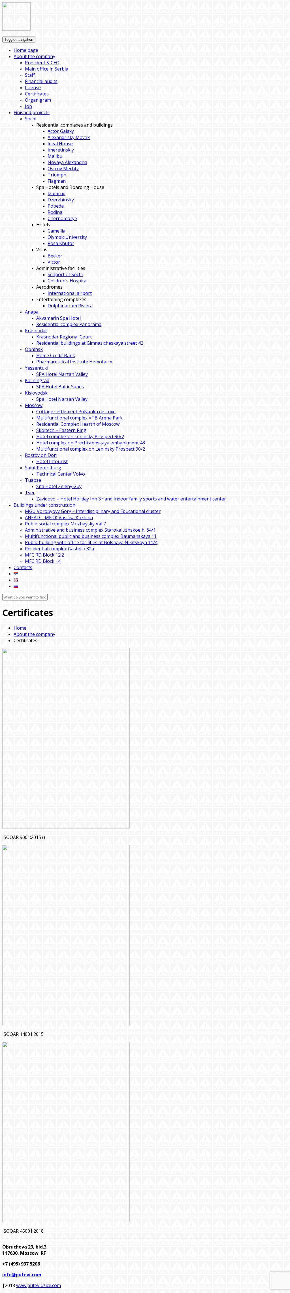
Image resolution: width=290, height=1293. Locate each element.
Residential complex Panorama (68, 324)
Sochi (30, 119)
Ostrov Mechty (63, 168)
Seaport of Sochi (65, 274)
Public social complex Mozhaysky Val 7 (65, 524)
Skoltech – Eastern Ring (61, 430)
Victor (54, 262)
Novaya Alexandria (67, 162)
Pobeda (56, 206)
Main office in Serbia (46, 69)
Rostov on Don (41, 455)
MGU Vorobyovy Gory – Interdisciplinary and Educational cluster (93, 511)
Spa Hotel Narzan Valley (62, 399)
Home (20, 628)
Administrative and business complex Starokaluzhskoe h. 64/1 (90, 530)
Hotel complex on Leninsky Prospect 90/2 (80, 436)
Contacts (23, 567)
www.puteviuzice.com (38, 1285)
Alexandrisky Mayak (69, 137)
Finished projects (32, 112)
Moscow (33, 405)
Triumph (57, 175)
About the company (34, 56)
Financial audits (41, 81)
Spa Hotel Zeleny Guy (59, 486)
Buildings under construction (44, 505)
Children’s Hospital (68, 281)
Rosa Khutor (61, 243)
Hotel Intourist (52, 461)
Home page (26, 50)
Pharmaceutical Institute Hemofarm (74, 362)
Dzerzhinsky (61, 200)
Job (28, 106)
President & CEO (42, 62)
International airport (70, 293)
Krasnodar (36, 330)
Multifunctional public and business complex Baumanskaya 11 (91, 536)
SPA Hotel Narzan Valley (62, 374)
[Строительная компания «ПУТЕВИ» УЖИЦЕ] (16, 29)
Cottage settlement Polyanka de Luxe (76, 411)
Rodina (55, 212)
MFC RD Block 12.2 (44, 555)
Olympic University (67, 237)
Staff (30, 75)
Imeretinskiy (61, 150)
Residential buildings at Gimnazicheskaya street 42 (89, 343)
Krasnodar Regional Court (64, 337)
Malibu (55, 156)
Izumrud (56, 193)
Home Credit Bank (55, 355)
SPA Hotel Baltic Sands (60, 387)
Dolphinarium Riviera (70, 306)
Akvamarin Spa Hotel (58, 318)
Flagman (57, 181)
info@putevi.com (21, 1274)
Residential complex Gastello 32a (59, 549)
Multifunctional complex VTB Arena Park (79, 418)
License (33, 87)
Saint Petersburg (43, 468)
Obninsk (34, 349)
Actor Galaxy (61, 131)
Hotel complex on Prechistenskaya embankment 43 (90, 443)
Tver (30, 492)
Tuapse (33, 480)
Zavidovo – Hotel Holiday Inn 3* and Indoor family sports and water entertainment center (131, 499)
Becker (55, 256)
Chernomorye (62, 218)
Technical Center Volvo (60, 474)
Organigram (38, 100)
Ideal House (60, 143)
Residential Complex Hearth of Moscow (78, 424)
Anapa (32, 312)
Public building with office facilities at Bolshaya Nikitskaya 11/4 (91, 542)
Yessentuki (36, 368)
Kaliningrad (37, 380)
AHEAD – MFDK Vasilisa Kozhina (59, 517)
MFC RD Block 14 (43, 561)
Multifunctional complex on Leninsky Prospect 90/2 (90, 449)
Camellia (56, 231)
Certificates (37, 94)
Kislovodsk (36, 393)
